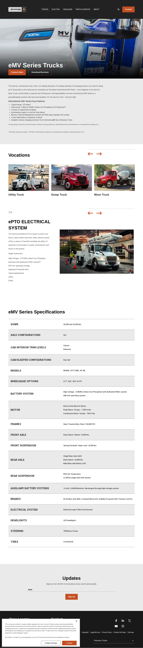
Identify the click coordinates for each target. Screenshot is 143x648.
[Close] (76, 621)
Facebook (116, 620)
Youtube (116, 626)
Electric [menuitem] (56, 9)
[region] (41, 633)
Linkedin (122, 620)
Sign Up (71, 597)
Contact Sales (17, 72)
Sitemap (131, 632)
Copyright (85, 632)
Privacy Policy (107, 632)
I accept (69, 643)
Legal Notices (95, 632)
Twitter (129, 620)
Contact (128, 9)
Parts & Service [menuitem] (83, 9)
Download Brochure (40, 72)
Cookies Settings (51, 643)
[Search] (117, 9)
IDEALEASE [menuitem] (67, 9)
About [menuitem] (96, 9)
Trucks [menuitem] (44, 9)
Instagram (122, 626)
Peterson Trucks (100, 640)
